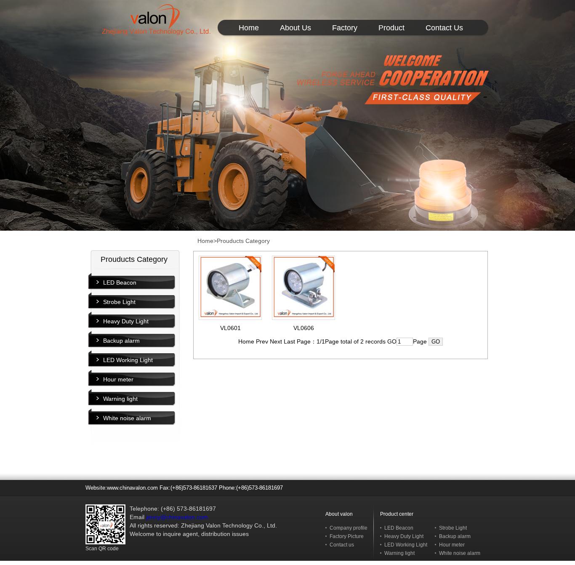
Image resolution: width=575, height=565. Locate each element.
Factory (344, 28)
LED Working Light (128, 360)
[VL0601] (230, 317)
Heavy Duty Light (126, 321)
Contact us (342, 545)
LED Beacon (119, 282)
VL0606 (303, 328)
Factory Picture (347, 536)
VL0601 (230, 328)
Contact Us (444, 28)
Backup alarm (121, 340)
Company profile (348, 528)
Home (249, 28)
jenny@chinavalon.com (177, 517)
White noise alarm (127, 418)
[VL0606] (303, 317)
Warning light (120, 398)
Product (391, 28)
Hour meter (118, 379)
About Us (295, 28)
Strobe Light (119, 301)
